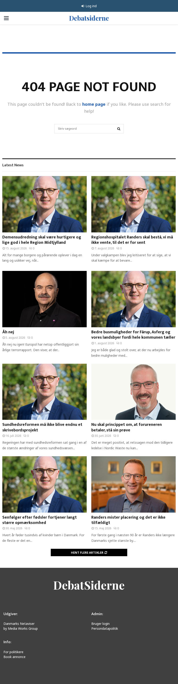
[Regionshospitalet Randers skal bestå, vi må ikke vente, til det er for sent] (133, 204)
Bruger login (100, 623)
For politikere (13, 652)
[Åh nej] (44, 299)
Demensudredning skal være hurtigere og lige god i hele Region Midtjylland (41, 240)
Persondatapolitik (104, 628)
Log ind (91, 6)
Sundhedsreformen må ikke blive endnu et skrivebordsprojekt (42, 427)
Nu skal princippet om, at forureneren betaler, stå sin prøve (126, 427)
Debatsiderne (89, 18)
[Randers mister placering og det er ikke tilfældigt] (133, 484)
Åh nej (8, 332)
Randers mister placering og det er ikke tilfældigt (128, 520)
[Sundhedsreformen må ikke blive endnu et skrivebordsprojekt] (44, 392)
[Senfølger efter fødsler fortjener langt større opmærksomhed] (44, 484)
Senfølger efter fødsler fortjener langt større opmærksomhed (39, 520)
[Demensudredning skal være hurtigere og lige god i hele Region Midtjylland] (44, 204)
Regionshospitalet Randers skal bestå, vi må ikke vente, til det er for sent (132, 240)
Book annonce (14, 657)
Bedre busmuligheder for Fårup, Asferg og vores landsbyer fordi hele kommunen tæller (133, 335)
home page (93, 104)
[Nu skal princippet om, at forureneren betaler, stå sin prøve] (133, 392)
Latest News (13, 165)
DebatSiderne (89, 585)
